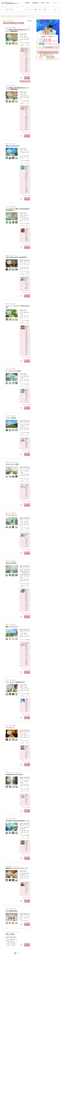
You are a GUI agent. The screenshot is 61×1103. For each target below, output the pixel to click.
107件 (28, 693)
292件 (28, 528)
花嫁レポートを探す (45, 2)
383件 (28, 835)
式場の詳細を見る (27, 77)
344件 (28, 271)
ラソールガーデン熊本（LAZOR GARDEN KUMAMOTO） (17, 209)
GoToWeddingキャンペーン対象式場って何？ (13, 23)
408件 (28, 42)
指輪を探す (28, 2)
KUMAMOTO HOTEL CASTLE (14, 774)
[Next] (20, 953)
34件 (27, 478)
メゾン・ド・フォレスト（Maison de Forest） (18, 306)
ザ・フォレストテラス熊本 (13, 371)
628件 (28, 583)
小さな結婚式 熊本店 (11, 911)
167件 (28, 789)
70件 (27, 740)
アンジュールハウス (11, 515)
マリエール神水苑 (11, 418)
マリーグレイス (10, 727)
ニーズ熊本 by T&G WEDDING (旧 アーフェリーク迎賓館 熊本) (17, 30)
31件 (13, 945)
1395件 (28, 639)
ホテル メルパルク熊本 (12, 464)
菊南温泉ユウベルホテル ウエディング (16, 868)
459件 (28, 223)
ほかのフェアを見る (26, 74)
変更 (26, 9)
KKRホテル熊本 (10, 934)
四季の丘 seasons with (12, 146)
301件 (28, 320)
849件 (28, 160)
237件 (28, 384)
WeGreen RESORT (11, 563)
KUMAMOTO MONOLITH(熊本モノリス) (18, 821)
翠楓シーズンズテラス (12, 626)
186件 (28, 432)
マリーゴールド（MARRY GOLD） (16, 682)
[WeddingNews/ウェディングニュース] (8, 3)
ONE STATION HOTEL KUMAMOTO (16, 257)
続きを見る (27, 45)
